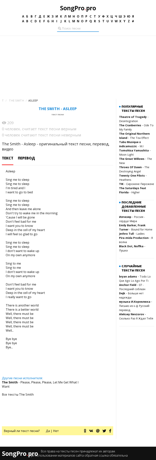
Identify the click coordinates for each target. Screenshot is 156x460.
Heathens (125, 180)
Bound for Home (141, 229)
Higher (135, 192)
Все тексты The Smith (18, 394)
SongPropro (78, 8)
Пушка (123, 250)
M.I (141, 146)
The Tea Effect (139, 138)
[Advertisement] (78, 64)
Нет (56, 431)
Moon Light (126, 154)
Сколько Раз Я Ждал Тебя (136, 318)
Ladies (140, 233)
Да (48, 431)
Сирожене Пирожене (140, 184)
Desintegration (128, 121)
